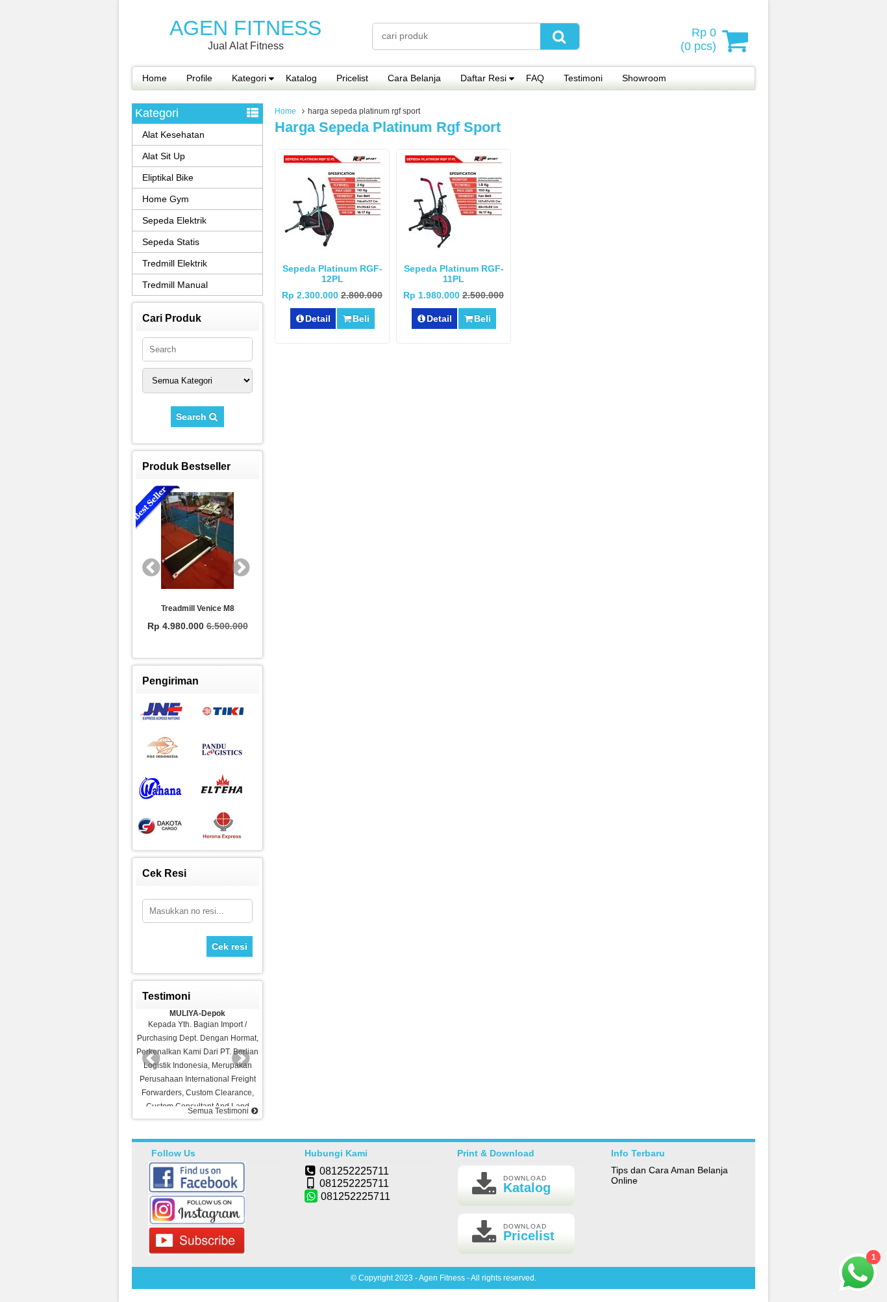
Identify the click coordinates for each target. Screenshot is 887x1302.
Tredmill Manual (175, 285)
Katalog (301, 78)
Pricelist (352, 78)
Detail (318, 318)
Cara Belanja (414, 78)
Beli (361, 318)
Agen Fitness (245, 28)
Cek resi (229, 946)
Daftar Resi (483, 78)
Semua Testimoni (219, 1110)
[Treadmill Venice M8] (197, 541)
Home (154, 78)
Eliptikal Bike (168, 177)
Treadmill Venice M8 (197, 608)
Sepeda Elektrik (174, 220)
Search (192, 416)
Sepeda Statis (170, 242)
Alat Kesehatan (173, 134)
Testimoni (583, 78)
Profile (199, 78)
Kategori (249, 78)
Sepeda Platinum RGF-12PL (332, 273)
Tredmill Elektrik (174, 263)
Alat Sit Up (163, 156)
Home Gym (165, 199)
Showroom (644, 78)
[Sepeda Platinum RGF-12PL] (332, 249)
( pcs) (698, 39)
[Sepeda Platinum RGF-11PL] (453, 249)
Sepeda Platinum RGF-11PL (454, 273)
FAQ (535, 78)
